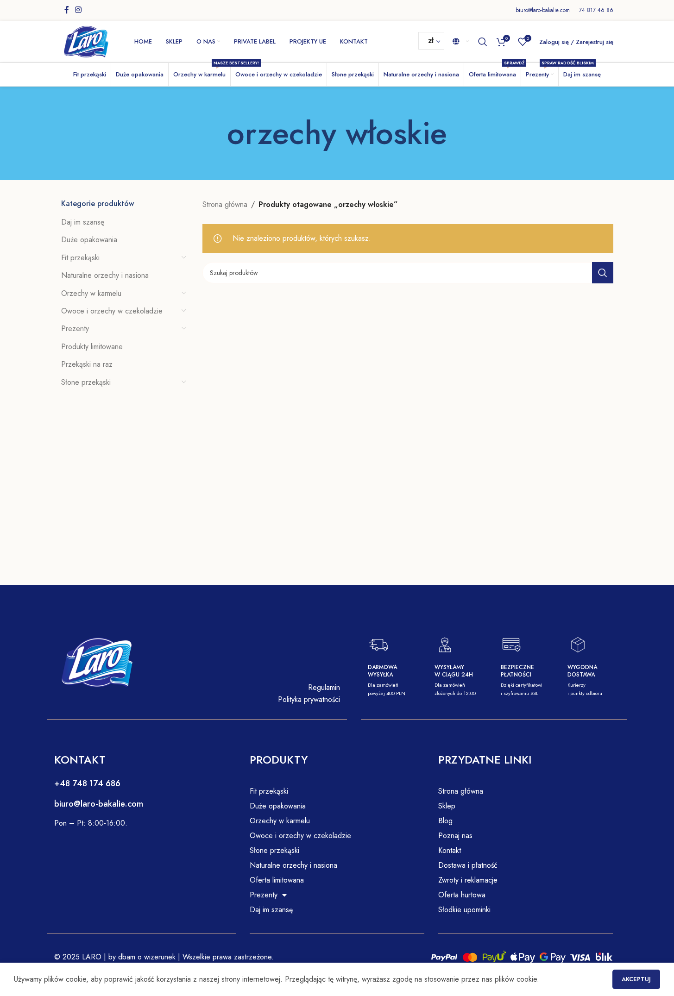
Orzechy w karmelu (91, 293)
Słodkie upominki (464, 909)
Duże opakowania (89, 239)
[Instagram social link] (78, 10)
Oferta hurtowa (461, 895)
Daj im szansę (82, 222)
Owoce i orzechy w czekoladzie (112, 311)
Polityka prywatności (309, 699)
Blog (445, 820)
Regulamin (324, 687)
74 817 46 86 (596, 10)
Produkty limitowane (92, 346)
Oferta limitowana (277, 880)
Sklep (446, 806)
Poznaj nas (455, 835)
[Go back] (215, 133)
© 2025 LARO (77, 957)
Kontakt (449, 850)
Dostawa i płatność (468, 865)
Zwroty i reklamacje (468, 880)
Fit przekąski (80, 257)
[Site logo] (86, 41)
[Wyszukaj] (482, 41)
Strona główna (224, 204)
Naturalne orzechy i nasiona (105, 275)
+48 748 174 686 (87, 783)
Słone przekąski (86, 382)
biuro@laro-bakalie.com (543, 10)
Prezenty (75, 328)
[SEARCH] (602, 272)
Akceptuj (636, 979)
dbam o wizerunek (146, 957)
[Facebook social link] (66, 10)
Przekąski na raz (87, 364)
